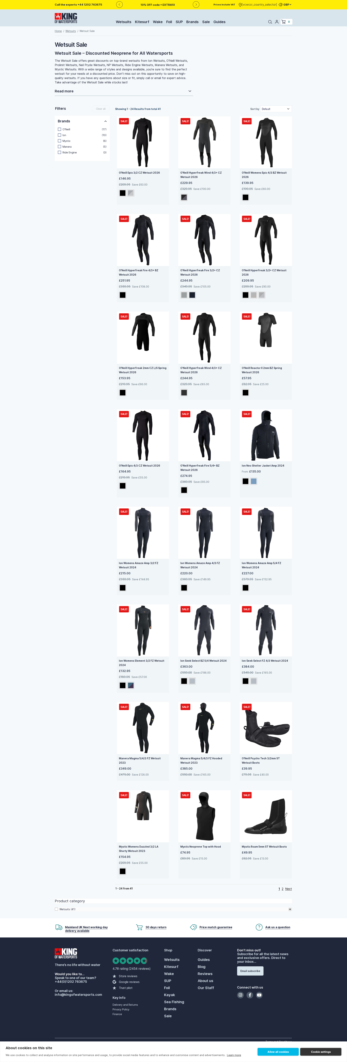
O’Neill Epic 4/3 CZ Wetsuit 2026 (139, 465)
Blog (201, 967)
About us (205, 981)
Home (58, 30)
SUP (179, 22)
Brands (192, 22)
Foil (169, 22)
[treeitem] (173, 909)
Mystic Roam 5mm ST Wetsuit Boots (264, 846)
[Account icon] (277, 22)
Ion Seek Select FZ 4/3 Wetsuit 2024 (265, 660)
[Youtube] (259, 995)
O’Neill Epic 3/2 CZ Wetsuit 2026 (139, 172)
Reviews (205, 974)
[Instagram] (240, 995)
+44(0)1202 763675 (71, 981)
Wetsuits (123, 22)
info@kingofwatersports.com (78, 994)
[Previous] (119, 4)
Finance (117, 1014)
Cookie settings (321, 1052)
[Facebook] (250, 995)
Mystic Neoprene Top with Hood (200, 846)
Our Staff (206, 988)
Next (288, 889)
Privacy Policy (121, 1009)
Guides (219, 22)
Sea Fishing (174, 1002)
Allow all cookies (278, 1052)
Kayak (169, 995)
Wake (158, 22)
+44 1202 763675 (90, 4)
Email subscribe (250, 970)
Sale (206, 22)
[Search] (270, 22)
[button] (82, 129)
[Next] (196, 4)
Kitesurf (142, 22)
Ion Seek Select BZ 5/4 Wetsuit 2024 (203, 660)
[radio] (122, 193)
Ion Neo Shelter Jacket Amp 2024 (263, 465)
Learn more (234, 1055)
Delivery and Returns (125, 1004)
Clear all (101, 108)
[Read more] (124, 91)
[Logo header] (66, 19)
